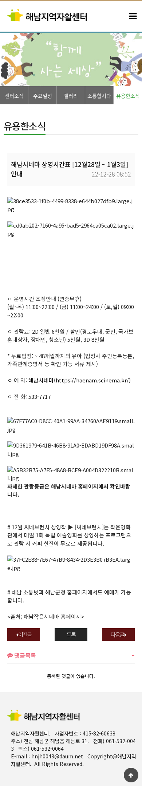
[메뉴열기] (133, 16)
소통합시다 (99, 95)
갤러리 (71, 95)
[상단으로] (131, 775)
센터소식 (14, 95)
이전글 (24, 634)
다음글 (118, 634)
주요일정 (42, 95)
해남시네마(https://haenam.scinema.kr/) (79, 380)
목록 (71, 634)
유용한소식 (128, 95)
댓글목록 (24, 655)
